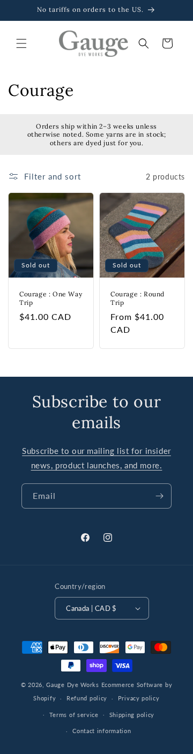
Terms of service (74, 714)
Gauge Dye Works (72, 684)
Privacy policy (139, 698)
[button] (21, 43)
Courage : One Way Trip (50, 298)
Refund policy (86, 698)
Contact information (101, 730)
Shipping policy (132, 714)
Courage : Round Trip (137, 298)
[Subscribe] (159, 496)
